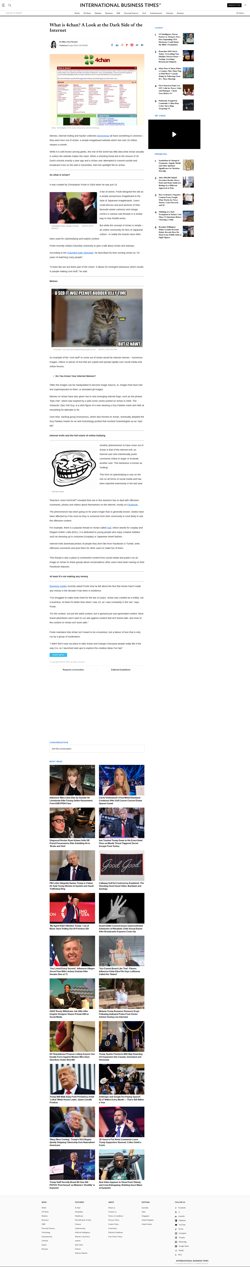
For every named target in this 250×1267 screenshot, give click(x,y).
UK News (87, 13)
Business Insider (58, 586)
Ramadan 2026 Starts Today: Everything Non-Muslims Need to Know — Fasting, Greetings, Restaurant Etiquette (170, 56)
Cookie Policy (113, 1224)
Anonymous (103, 136)
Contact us (112, 1212)
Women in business (82, 1237)
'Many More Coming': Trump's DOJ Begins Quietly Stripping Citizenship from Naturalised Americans (72, 1142)
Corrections (112, 1228)
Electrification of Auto (83, 1220)
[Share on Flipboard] (127, 45)
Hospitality (79, 1212)
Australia (145, 1208)
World (77, 13)
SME (118, 13)
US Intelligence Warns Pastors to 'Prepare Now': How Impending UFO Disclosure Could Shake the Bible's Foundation (170, 39)
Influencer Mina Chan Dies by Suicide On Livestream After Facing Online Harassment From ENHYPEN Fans (71, 801)
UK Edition (240, 13)
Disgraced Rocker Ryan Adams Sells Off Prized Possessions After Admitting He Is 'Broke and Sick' (70, 843)
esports (78, 1241)
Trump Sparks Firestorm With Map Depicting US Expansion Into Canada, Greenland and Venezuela (121, 1057)
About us (111, 1208)
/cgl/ (109, 527)
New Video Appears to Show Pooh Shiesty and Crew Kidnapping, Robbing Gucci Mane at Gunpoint (120, 1185)
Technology (46, 1232)
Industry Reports (81, 1253)
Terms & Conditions (115, 1216)
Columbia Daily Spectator (80, 253)
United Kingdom (148, 1220)
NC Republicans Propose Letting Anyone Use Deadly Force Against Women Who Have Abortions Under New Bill (72, 1057)
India (143, 1212)
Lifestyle (169, 13)
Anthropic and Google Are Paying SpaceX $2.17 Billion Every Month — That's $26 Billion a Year (121, 1100)
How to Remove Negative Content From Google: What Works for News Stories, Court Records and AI (170, 200)
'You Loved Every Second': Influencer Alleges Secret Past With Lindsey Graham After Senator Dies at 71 (72, 971)
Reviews (180, 13)
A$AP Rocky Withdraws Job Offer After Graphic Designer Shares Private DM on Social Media (69, 1014)
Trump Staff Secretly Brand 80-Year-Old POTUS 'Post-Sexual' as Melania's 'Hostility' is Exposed (72, 1185)
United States (147, 1224)
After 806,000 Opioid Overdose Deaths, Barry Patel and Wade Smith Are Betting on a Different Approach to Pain (170, 183)
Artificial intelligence (82, 1232)
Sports (44, 1245)
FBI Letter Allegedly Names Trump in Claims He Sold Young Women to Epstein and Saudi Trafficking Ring (72, 886)
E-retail (77, 1208)
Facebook (132, 504)
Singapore (145, 1216)
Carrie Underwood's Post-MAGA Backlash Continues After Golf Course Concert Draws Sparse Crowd (120, 801)
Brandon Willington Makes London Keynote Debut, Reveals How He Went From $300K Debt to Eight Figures (170, 232)
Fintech (78, 1249)
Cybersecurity (80, 1228)
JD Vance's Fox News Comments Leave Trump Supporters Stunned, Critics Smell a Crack (120, 1142)
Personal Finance (131, 13)
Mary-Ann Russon (70, 42)
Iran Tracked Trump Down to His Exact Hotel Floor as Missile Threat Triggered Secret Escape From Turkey (120, 843)
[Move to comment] (142, 45)
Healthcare (79, 1216)
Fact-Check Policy (115, 1237)
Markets (98, 13)
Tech (144, 13)
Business (109, 13)
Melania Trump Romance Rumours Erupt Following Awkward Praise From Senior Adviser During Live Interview (119, 1014)
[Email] (137, 45)
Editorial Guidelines (120, 670)
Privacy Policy (113, 1220)
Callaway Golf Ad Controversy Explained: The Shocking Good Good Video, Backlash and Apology (121, 886)
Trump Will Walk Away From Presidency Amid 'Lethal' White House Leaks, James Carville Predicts (72, 1100)
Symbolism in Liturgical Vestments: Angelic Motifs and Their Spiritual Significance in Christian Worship (170, 166)
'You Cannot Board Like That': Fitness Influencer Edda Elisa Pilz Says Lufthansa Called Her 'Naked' (119, 971)
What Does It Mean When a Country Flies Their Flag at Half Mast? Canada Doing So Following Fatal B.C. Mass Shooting (170, 73)
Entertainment (156, 13)
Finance (78, 1224)
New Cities (79, 1245)
